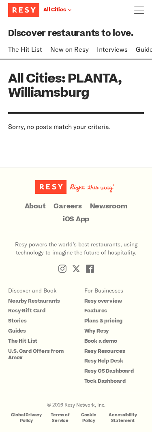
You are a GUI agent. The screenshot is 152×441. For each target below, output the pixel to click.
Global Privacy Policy (26, 418)
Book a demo (100, 341)
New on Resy (69, 49)
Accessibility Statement (123, 418)
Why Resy (96, 331)
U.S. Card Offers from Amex (36, 355)
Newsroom (109, 206)
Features (95, 310)
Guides (17, 331)
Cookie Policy (88, 418)
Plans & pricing (103, 320)
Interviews (112, 49)
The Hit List (25, 49)
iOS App (76, 219)
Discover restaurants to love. (70, 33)
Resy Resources (104, 351)
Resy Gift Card (26, 310)
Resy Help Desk (103, 361)
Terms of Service (60, 418)
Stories (17, 320)
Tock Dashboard (105, 381)
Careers (67, 206)
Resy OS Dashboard (109, 371)
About (35, 206)
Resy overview (103, 301)
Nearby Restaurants (34, 301)
